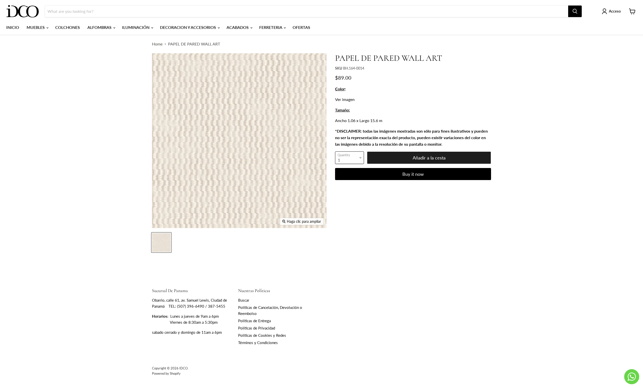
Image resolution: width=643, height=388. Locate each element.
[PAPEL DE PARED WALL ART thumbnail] (161, 242)
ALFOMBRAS (100, 27)
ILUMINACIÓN (136, 27)
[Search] (575, 11)
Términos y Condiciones (258, 342)
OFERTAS (301, 27)
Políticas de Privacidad (256, 328)
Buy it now (413, 174)
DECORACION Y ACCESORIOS (188, 27)
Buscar (243, 300)
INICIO (12, 27)
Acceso (615, 11)
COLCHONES (67, 27)
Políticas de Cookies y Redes (262, 335)
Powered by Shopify (166, 373)
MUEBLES (36, 27)
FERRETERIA (271, 27)
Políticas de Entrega (254, 320)
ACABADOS (238, 27)
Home (157, 44)
